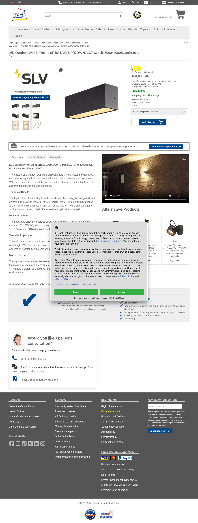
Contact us (154, 3)
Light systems (63, 29)
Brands (132, 29)
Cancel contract (110, 411)
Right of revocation (111, 406)
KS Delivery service (66, 416)
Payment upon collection (114, 490)
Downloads (55, 157)
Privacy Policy (109, 437)
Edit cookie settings (112, 442)
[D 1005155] (159, 68)
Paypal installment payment (119, 482)
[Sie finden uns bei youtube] (17, 443)
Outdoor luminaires (42, 43)
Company (14, 421)
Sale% (18, 35)
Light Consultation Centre (23, 426)
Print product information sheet (28, 92)
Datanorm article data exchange (72, 457)
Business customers (176, 3)
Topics (144, 29)
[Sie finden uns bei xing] (29, 443)
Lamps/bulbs (41, 29)
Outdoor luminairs (164, 29)
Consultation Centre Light (43, 379)
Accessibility (108, 431)
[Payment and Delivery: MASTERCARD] (113, 458)
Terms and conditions (113, 421)
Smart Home (85, 29)
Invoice (117, 469)
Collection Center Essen (22, 406)
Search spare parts (65, 431)
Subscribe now (158, 430)
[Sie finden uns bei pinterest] (23, 443)
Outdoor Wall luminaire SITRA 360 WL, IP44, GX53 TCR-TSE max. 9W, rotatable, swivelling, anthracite (174, 250)
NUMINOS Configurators (68, 451)
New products (116, 29)
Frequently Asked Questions (70, 406)
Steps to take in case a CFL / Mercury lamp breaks (70, 424)
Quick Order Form (64, 436)
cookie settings (36, 371)
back (187, 42)
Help (139, 3)
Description (17, 157)
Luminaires (21, 29)
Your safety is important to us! (25, 416)
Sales (99, 29)
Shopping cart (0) (163, 17)
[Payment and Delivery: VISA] (104, 458)
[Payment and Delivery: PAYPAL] (125, 458)
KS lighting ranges (65, 446)
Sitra (86, 43)
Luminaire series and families (67, 43)
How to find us (16, 411)
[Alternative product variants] (184, 111)
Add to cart (149, 122)
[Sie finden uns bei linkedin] (35, 443)
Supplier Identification (113, 426)
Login (125, 3)
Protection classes (65, 411)
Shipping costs (138, 84)
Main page (13, 43)
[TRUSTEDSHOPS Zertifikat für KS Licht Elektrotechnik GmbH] (137, 14)
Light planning (63, 441)
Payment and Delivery (113, 416)
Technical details (36, 157)
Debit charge (108, 474)
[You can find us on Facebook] (11, 443)
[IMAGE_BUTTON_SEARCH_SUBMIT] (118, 16)
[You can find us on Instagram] (41, 443)
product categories (162, 420)
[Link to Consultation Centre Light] (16, 379)
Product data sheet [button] (144, 72)
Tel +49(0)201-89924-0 (33, 359)
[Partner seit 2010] (90, 514)
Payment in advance (112, 464)
